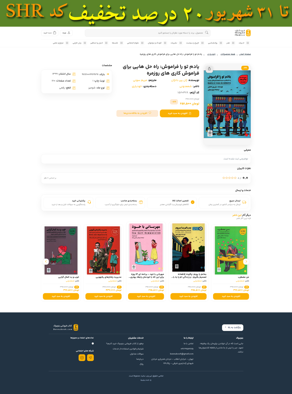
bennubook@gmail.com (181, 354)
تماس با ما (188, 343)
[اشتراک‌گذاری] (209, 69)
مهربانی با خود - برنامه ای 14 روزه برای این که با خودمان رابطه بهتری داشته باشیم (147, 277)
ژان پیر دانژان (179, 80)
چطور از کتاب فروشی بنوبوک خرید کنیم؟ (125, 343)
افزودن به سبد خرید (178, 113)
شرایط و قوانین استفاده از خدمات (128, 349)
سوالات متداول (137, 354)
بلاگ (142, 364)
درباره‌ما (140, 359)
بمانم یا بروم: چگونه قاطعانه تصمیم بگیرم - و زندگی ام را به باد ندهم (189, 277)
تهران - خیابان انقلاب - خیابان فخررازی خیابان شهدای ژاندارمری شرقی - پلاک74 (172, 361)
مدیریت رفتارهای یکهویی (108, 277)
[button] (137, 113)
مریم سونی (140, 80)
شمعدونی (185, 86)
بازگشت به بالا (234, 327)
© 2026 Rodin (146, 380)
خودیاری (137, 86)
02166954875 (187, 349)
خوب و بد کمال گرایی (68, 277)
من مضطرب (243, 277)
